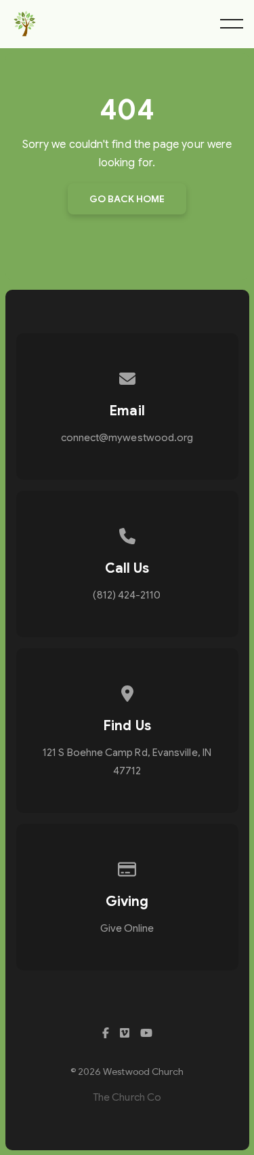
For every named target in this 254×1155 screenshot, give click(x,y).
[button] (231, 23)
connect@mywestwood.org (127, 438)
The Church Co (127, 1097)
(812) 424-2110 (127, 595)
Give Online (127, 928)
